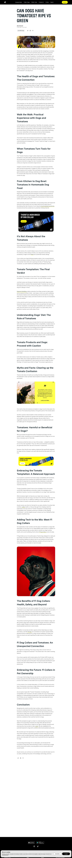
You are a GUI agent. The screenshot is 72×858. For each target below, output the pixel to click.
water (36, 726)
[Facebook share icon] (30, 30)
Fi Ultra (47, 2)
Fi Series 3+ (41, 2)
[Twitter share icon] (28, 30)
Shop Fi (64, 2)
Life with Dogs (21, 30)
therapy (30, 631)
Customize (57, 853)
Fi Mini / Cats (34, 2)
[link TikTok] (38, 846)
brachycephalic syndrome (47, 206)
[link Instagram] (34, 846)
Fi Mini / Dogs (27, 2)
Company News (18, 2)
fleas (32, 254)
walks (23, 507)
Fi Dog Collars (42, 532)
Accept (66, 853)
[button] (19, 394)
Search (51, 2)
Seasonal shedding (22, 291)
